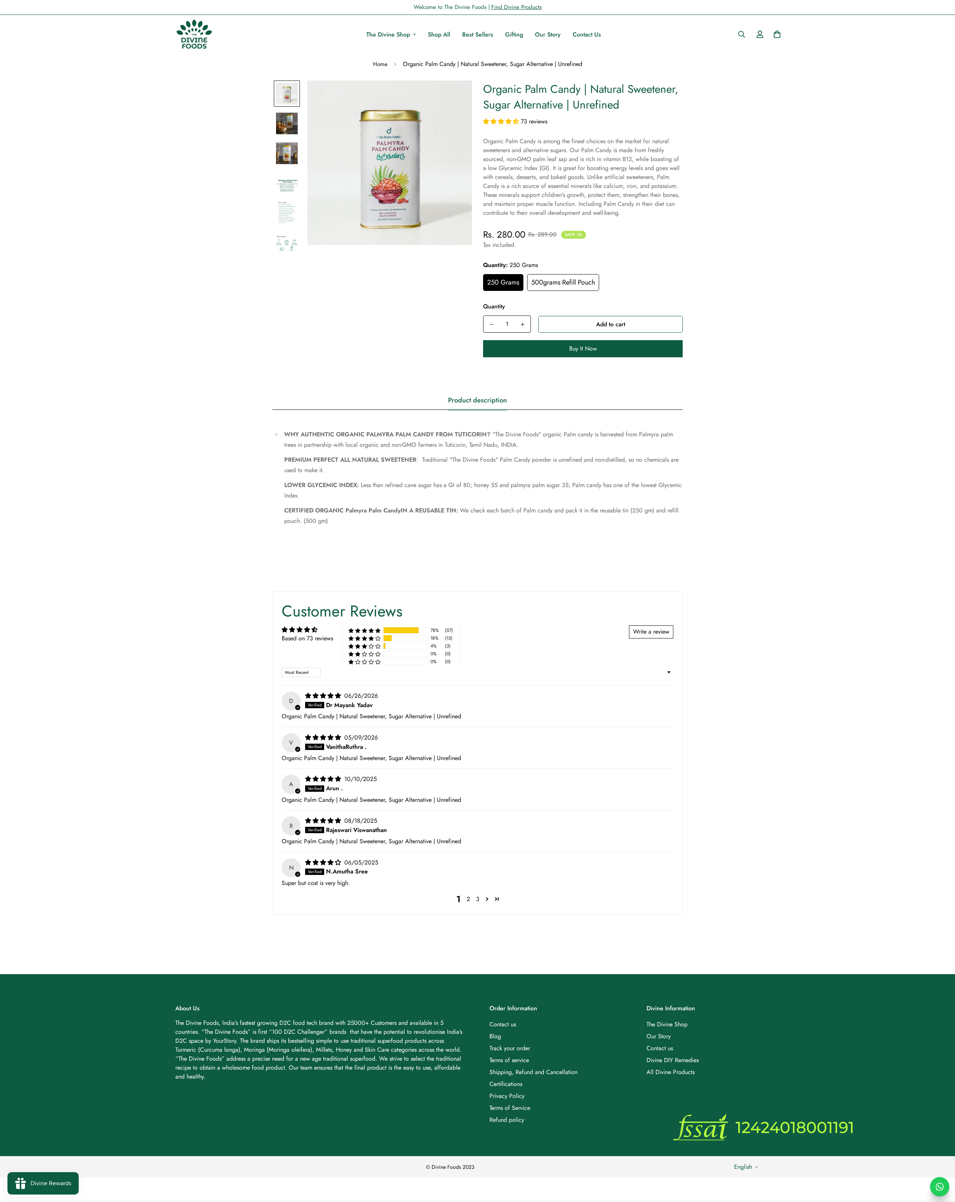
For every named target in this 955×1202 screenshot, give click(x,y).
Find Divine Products (516, 7)
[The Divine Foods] (194, 34)
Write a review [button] (651, 631)
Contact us (502, 1024)
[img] (324, 695)
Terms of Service (509, 1108)
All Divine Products (670, 1072)
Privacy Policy (507, 1096)
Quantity (494, 306)
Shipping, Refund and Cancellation (533, 1072)
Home (380, 64)
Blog (495, 1036)
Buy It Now (583, 348)
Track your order (509, 1048)
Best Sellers (477, 34)
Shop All (439, 34)
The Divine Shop (388, 34)
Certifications (505, 1084)
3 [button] (477, 899)
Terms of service (509, 1060)
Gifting (514, 34)
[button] (502, 121)
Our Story (548, 34)
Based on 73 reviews (307, 638)
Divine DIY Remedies (672, 1060)
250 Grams (503, 282)
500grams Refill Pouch (563, 282)
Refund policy (506, 1119)
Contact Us (587, 34)
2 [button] (468, 899)
